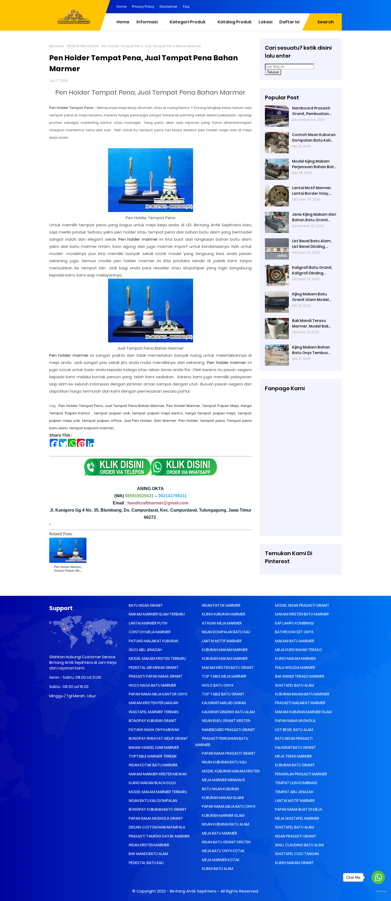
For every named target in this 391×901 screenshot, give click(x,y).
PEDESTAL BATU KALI (146, 862)
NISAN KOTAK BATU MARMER (152, 765)
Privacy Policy (143, 6)
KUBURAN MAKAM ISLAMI (222, 797)
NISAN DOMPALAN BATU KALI (225, 632)
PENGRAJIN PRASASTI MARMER (300, 774)
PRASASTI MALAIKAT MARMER (299, 703)
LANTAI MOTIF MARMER (221, 641)
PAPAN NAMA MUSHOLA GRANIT (155, 818)
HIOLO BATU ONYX (217, 685)
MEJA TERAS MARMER (293, 756)
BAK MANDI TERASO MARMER (299, 676)
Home (122, 6)
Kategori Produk (188, 22)
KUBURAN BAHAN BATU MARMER (301, 694)
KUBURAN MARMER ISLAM (222, 815)
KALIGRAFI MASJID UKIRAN (223, 703)
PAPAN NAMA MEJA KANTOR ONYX (157, 694)
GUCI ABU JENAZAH (145, 649)
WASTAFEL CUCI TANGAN (296, 853)
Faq (186, 6)
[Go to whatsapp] (378, 877)
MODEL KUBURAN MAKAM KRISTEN (230, 771)
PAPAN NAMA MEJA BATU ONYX (228, 806)
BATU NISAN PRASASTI (293, 738)
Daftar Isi (289, 22)
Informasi (147, 22)
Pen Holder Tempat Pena (71, 107)
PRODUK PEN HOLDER (82, 46)
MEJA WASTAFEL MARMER (296, 818)
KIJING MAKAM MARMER (295, 658)
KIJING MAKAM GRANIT (294, 862)
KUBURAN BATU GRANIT (294, 765)
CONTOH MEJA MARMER (149, 632)
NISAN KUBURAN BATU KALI (224, 762)
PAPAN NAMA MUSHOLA (294, 720)
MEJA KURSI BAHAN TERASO (298, 649)
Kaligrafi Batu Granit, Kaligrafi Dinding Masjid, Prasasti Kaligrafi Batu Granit (312, 270)
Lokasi (265, 22)
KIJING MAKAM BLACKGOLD (152, 782)
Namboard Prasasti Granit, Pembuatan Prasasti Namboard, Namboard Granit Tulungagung (311, 111)
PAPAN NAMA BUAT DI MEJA (298, 809)
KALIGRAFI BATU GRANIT (295, 747)
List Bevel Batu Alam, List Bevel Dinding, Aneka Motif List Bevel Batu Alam (312, 243)
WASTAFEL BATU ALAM (294, 685)
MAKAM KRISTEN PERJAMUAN (153, 703)
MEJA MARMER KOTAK (220, 859)
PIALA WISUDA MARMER (294, 667)
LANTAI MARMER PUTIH (147, 623)
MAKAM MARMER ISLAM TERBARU (156, 614)
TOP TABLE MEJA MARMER (223, 676)
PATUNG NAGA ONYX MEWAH (153, 729)
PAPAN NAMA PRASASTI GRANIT (228, 753)
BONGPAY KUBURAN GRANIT (152, 720)
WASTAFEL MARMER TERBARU (153, 712)
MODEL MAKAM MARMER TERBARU (157, 791)
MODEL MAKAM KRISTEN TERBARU (157, 658)
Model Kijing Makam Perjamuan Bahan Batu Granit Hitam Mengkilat (314, 164)
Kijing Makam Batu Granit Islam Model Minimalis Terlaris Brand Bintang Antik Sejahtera (311, 297)
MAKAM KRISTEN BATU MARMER (301, 614)
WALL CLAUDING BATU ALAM (299, 845)
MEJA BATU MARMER (219, 833)
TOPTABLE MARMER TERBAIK (152, 756)
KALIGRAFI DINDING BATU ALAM (228, 712)
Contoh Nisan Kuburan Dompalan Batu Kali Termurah (314, 137)
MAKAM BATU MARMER (294, 641)
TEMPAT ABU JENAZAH (293, 791)
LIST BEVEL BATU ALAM (293, 729)
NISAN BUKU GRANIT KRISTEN (225, 720)
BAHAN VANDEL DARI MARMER (153, 747)
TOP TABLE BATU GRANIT (222, 694)
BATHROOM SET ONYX (293, 632)
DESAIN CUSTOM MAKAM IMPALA (156, 827)
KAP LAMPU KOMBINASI (294, 623)
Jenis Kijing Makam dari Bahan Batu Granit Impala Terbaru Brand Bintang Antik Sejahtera (314, 217)
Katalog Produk (235, 22)
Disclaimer (169, 6)
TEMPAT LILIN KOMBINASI (295, 782)
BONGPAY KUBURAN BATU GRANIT (157, 809)
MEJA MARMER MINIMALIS (223, 780)
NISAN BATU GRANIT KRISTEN (226, 842)
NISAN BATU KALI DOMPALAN (152, 800)
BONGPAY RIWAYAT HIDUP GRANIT (158, 738)
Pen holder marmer (138, 239)
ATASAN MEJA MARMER (221, 623)
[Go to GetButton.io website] (378, 891)
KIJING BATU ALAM (217, 868)
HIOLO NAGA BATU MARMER (152, 685)
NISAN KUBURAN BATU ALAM (225, 824)
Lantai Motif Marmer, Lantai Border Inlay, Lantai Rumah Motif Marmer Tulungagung (313, 190)
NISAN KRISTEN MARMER (148, 845)
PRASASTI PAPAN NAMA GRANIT (155, 676)
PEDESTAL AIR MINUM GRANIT (153, 667)
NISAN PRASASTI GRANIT (295, 836)
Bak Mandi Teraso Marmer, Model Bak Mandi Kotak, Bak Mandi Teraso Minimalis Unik (310, 323)
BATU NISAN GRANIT (145, 605)
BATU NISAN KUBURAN (220, 789)
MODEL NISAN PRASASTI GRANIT (301, 605)
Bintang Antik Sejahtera (193, 891)
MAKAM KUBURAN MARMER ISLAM (303, 712)
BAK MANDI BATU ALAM (148, 853)
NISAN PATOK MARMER (220, 605)
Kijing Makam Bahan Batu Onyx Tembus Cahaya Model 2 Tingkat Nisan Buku (311, 350)
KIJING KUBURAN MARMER (223, 614)
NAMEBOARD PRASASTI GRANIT (228, 729)
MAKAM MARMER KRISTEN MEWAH (157, 774)
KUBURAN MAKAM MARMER (224, 649)
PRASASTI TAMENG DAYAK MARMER (159, 836)
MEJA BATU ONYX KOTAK (223, 850)
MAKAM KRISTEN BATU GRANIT (227, 667)
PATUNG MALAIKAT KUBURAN (153, 641)
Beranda (56, 46)
